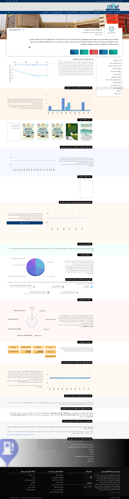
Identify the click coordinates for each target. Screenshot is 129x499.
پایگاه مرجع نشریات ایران (28, 248)
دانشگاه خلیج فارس (58, 487)
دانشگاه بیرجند (59, 482)
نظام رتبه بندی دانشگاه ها (109, 1)
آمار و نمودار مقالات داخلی (115, 63)
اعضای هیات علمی (117, 88)
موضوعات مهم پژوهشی (116, 77)
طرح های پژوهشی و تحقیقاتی (31, 371)
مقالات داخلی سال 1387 (15, 125)
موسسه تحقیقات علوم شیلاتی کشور (68, 292)
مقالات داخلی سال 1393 (15, 126)
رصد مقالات (46, 12)
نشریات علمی (32, 487)
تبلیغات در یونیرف (100, 1)
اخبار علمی (32, 485)
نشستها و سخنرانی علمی (116, 85)
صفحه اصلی (117, 12)
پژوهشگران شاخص (117, 82)
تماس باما (117, 492)
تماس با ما (116, 1)
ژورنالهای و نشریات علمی (116, 71)
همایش (33, 482)
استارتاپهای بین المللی (29, 480)
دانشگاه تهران (86, 286)
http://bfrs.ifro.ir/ (15, 30)
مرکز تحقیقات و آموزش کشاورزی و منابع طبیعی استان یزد (21, 285)
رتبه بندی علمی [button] (108, 12)
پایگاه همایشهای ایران (25, 218)
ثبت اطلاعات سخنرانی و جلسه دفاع (69, 415)
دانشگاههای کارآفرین (85, 12)
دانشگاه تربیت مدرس (56, 286)
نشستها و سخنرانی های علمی (18, 415)
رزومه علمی (71, 431)
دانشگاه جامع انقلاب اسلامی (56, 492)
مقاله (34, 477)
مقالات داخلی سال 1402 (15, 128)
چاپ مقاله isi (32, 475)
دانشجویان (119, 91)
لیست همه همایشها (25, 223)
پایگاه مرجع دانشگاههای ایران (114, 497)
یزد (98, 34)
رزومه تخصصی (18, 431)
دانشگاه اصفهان (59, 475)
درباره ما (120, 1)
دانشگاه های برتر (96, 12)
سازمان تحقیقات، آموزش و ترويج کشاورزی (90, 32)
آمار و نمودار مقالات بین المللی (114, 66)
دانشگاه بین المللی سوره (57, 485)
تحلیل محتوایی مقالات (56, 12)
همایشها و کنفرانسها (117, 68)
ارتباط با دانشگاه (117, 93)
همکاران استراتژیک (117, 74)
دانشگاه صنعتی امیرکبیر (57, 480)
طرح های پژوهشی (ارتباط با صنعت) (113, 80)
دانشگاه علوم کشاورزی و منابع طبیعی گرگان (38, 292)
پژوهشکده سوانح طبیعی (57, 477)
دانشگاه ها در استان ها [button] (71, 12)
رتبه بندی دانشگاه (117, 60)
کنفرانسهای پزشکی (30, 489)
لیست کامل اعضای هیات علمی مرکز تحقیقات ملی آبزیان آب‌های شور (20, 434)
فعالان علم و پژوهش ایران (77, 404)
